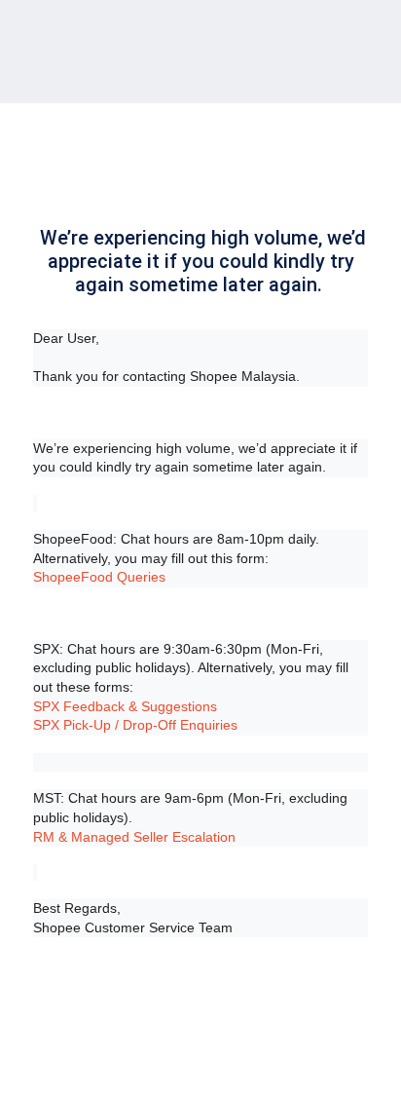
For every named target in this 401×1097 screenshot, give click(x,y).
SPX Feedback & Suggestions (125, 706)
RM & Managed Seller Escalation (134, 837)
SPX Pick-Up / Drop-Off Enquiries (135, 725)
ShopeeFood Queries (99, 577)
